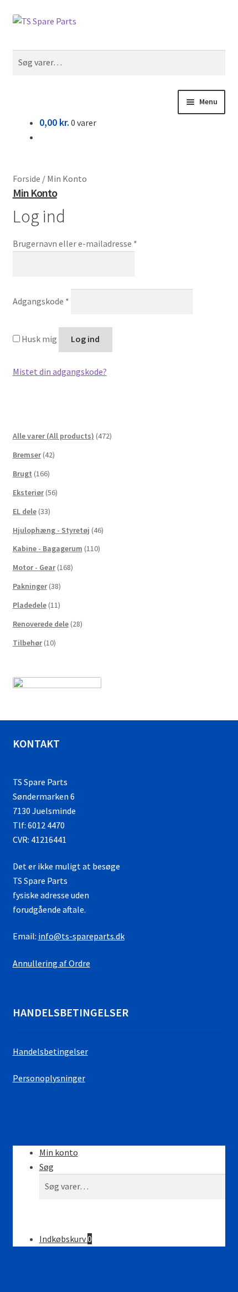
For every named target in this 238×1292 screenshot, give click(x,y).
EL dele (25, 511)
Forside (26, 178)
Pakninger (30, 586)
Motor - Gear (34, 567)
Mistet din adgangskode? (60, 371)
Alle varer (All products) (53, 436)
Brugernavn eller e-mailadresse (75, 243)
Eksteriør (28, 492)
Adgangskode (41, 301)
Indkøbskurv (65, 1238)
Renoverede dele (41, 624)
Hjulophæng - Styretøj (51, 530)
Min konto (58, 1152)
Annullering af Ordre (51, 963)
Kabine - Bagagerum (47, 548)
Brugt (22, 474)
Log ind (85, 338)
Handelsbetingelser (50, 1051)
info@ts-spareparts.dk (81, 936)
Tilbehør (27, 643)
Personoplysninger (49, 1078)
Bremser (27, 455)
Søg (46, 1166)
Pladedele (29, 605)
